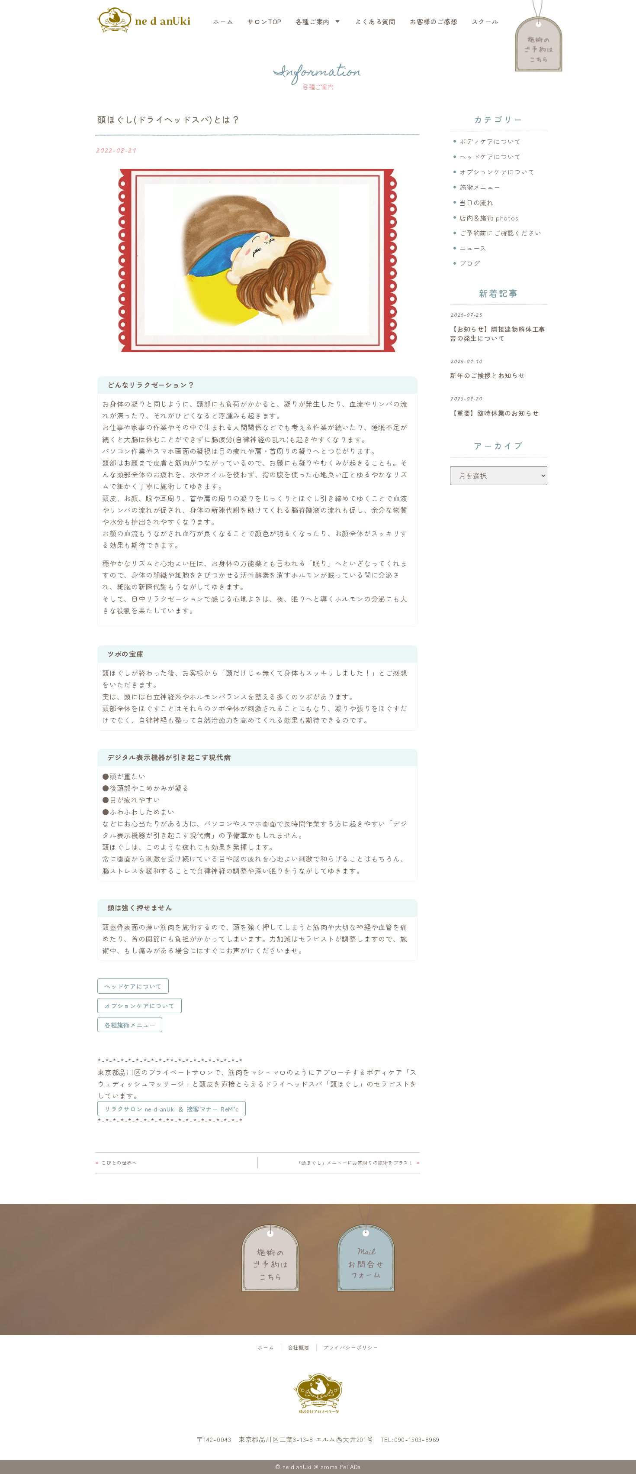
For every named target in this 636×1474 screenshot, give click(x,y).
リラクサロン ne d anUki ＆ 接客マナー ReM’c (171, 1108)
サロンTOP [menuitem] (264, 21)
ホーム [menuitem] (223, 21)
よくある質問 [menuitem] (375, 21)
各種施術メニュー (129, 1024)
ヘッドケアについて (133, 986)
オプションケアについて (139, 1005)
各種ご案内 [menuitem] (313, 21)
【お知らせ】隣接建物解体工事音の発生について (498, 333)
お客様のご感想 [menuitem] (434, 21)
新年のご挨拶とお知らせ (487, 375)
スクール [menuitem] (485, 21)
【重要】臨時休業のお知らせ (494, 413)
